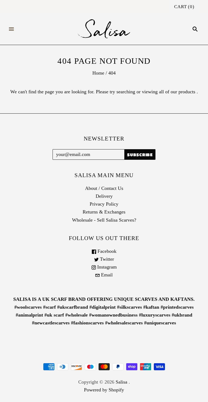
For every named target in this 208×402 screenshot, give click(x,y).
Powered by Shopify (104, 390)
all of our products (177, 91)
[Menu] (11, 29)
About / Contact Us (104, 188)
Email (106, 274)
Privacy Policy (104, 204)
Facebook (106, 251)
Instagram (106, 267)
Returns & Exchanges (104, 212)
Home (98, 73)
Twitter (106, 259)
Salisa (121, 382)
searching (125, 91)
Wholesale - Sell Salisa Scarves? (104, 220)
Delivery (104, 196)
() (184, 6)
